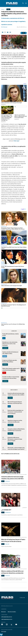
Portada (2, 9)
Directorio (3, 611)
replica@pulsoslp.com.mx (6, 619)
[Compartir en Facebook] (2, 32)
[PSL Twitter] (11, 625)
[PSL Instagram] (7, 625)
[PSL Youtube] (16, 625)
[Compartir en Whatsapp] (7, 32)
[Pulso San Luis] (12, 3)
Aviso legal (3, 631)
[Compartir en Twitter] (5, 32)
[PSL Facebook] (2, 625)
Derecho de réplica (12, 611)
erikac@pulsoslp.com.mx (6, 616)
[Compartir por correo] (10, 32)
